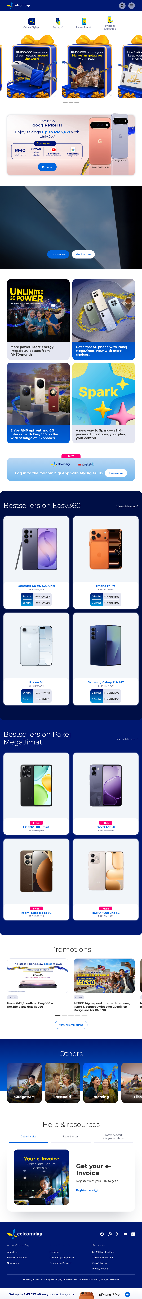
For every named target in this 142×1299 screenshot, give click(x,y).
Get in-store (83, 254)
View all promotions (71, 1024)
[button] (65, 102)
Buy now (47, 166)
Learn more (58, 254)
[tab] (28, 1137)
